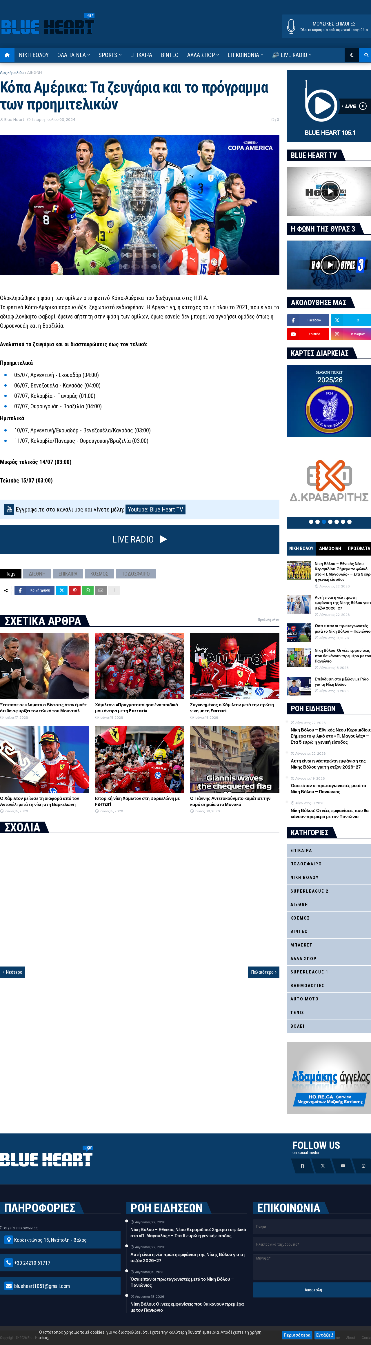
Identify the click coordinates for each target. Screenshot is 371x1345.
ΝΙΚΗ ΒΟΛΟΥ (301, 548)
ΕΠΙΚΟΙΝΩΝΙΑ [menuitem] (243, 55)
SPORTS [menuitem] (108, 55)
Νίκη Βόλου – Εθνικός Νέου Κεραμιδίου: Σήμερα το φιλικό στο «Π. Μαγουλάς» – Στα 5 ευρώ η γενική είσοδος (188, 1232)
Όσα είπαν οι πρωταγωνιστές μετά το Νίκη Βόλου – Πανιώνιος (182, 1282)
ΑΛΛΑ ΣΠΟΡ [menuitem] (201, 55)
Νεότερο (14, 972)
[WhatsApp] (88, 590)
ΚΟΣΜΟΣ (99, 574)
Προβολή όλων (268, 620)
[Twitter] (62, 590)
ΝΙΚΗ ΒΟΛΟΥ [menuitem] (34, 55)
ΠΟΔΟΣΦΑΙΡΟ (135, 574)
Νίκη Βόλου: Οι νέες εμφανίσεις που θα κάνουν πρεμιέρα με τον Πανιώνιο (187, 1307)
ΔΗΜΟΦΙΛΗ (330, 548)
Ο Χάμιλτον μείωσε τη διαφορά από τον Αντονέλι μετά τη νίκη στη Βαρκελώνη (39, 801)
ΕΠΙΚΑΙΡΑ (68, 574)
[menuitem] (7, 55)
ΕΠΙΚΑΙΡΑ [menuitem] (141, 55)
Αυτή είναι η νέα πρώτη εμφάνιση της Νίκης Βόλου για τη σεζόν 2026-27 (187, 1257)
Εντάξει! (324, 1335)
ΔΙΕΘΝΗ (34, 72)
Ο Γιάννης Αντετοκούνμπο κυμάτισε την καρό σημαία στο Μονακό (230, 801)
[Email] (101, 590)
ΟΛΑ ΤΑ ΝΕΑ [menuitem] (71, 55)
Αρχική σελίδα (12, 72)
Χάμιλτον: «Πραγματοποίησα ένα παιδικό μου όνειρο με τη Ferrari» (136, 708)
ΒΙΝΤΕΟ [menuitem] (170, 55)
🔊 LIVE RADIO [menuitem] (289, 55)
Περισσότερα (297, 1335)
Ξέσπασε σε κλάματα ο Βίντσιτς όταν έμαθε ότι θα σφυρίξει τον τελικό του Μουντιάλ (43, 708)
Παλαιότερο (262, 972)
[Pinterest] (75, 590)
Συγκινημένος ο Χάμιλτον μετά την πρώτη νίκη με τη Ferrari (232, 708)
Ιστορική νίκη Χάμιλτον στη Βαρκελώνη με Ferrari (137, 801)
